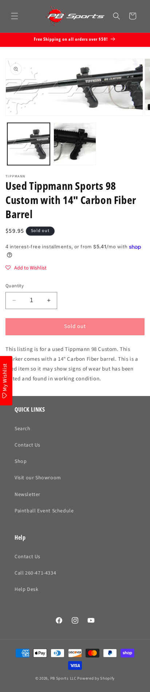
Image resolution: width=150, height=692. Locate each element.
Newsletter (27, 494)
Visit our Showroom (38, 477)
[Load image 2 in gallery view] (75, 144)
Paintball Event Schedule (44, 511)
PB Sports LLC (63, 678)
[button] (15, 16)
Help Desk (26, 589)
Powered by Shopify (96, 678)
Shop (21, 461)
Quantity (14, 286)
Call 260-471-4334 (35, 573)
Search (23, 428)
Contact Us (27, 445)
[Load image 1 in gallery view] (28, 144)
